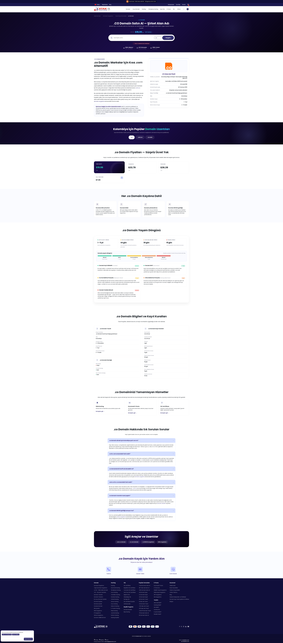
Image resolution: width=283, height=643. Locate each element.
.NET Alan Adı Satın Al (144, 588)
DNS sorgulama (162, 542)
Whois (178, 9)
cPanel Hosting (115, 599)
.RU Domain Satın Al (144, 615)
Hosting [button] (144, 9)
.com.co (138, 88)
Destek (183, 4)
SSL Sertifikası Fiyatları (129, 601)
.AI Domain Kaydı (143, 592)
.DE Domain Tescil (143, 599)
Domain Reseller (128, 609)
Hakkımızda (172, 585)
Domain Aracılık (98, 604)
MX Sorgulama (157, 597)
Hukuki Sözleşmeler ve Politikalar (178, 597)
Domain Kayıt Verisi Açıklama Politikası (179, 599)
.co (132, 137)
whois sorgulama (121, 517)
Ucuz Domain (136, 9)
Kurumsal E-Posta (158, 585)
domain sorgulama (99, 101)
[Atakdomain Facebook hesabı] (179, 626)
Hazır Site (162, 9)
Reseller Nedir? (157, 614)
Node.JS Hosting (115, 606)
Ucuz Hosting (114, 592)
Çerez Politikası (15, 634)
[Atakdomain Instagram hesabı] (183, 626)
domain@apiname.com (110, 641)
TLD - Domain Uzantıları (100, 592)
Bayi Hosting (127, 612)
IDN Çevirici (97, 608)
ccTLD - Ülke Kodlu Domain (101, 590)
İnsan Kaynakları (174, 588)
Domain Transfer (98, 594)
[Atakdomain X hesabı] (181, 626)
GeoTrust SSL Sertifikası (130, 592)
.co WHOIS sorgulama (148, 542)
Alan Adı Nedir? (157, 602)
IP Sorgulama (97, 613)
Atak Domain (97, 16)
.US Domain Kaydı (143, 597)
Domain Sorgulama (108, 16)
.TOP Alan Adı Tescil (144, 606)
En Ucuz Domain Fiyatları (100, 599)
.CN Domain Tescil (143, 604)
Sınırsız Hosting (114, 601)
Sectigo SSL (127, 599)
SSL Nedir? (156, 607)
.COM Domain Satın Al (144, 585)
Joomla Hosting (115, 613)
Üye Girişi (178, 4)
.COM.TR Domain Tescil (145, 610)
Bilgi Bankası (105, 4)
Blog (110, 4)
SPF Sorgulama (157, 594)
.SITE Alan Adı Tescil (144, 608)
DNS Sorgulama (98, 610)
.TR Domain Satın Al (144, 613)
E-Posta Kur (157, 588)
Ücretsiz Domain (98, 606)
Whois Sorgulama (98, 615)
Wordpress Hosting (153, 9)
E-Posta (169, 9)
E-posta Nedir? (157, 612)
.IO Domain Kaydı (143, 594)
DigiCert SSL (127, 594)
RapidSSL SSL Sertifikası (129, 588)
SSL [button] (174, 9)
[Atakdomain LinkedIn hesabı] (185, 626)
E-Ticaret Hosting (115, 608)
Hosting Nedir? (157, 605)
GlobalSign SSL (127, 597)
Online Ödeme (173, 592)
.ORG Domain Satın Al (144, 590)
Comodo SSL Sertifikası (129, 590)
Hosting (113, 585)
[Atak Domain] (102, 9)
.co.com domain (133, 542)
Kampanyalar (171, 4)
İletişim (171, 601)
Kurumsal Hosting (115, 588)
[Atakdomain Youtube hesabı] (188, 626)
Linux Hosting (114, 604)
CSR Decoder (127, 604)
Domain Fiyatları (98, 601)
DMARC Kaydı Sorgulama (160, 590)
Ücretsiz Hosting (115, 597)
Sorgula (168, 38)
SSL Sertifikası (127, 585)
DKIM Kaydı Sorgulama (159, 592)
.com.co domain (121, 542)
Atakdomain (138, 636)
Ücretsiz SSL (157, 609)
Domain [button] (128, 9)
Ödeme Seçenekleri (175, 590)
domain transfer (161, 503)
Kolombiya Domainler (121, 16)
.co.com (150, 137)
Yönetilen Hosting (115, 594)
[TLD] (188, 9)
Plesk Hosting (114, 610)
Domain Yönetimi (98, 597)
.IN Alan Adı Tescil (143, 601)
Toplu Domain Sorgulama (100, 588)
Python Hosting (115, 615)
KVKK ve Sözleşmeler (6, 634)
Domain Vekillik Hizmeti (100, 617)
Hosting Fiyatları (115, 617)
